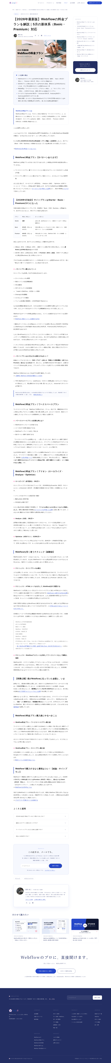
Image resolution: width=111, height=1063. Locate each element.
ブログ (65, 2)
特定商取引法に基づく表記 (96, 1058)
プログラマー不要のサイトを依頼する (26, 800)
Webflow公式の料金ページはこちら (25, 148)
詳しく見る (52, 999)
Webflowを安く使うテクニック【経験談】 (86, 42)
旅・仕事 (97, 1024)
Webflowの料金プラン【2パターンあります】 (86, 23)
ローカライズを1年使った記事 (41, 188)
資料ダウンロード (57, 1040)
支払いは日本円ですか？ (22, 836)
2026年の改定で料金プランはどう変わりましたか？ (30, 816)
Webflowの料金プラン (39, 1040)
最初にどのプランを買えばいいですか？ (27, 823)
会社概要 (72, 2)
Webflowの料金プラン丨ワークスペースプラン (86, 33)
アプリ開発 (55, 1022)
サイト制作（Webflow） (59, 1016)
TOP (13, 9)
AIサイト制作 (56, 1013)
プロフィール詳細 (29, 899)
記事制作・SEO (56, 1024)
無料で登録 (97, 997)
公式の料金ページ (26, 457)
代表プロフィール (38, 1016)
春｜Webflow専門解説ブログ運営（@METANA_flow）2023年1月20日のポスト (39, 646)
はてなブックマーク (28, 878)
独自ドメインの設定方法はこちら (25, 760)
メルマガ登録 (56, 1037)
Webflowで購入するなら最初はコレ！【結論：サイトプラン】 (86, 55)
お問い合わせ (81, 2)
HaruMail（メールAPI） (77, 1016)
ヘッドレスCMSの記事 (77, 1022)
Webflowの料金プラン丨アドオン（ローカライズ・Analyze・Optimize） (86, 37)
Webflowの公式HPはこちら (23, 787)
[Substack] (41, 35)
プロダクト (50, 2)
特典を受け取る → (37, 394)
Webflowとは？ (37, 1037)
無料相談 (16, 707)
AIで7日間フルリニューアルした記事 (30, 691)
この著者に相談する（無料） (40, 899)
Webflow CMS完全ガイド (40, 1048)
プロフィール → (47, 35)
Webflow (25, 9)
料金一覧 (55, 1027)
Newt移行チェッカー (76, 1019)
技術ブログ (18, 9)
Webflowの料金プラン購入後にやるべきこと (86, 50)
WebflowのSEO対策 (39, 1042)
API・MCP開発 (56, 1019)
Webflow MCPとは (38, 1045)
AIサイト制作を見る (66, 971)
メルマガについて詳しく (50, 870)
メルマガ (65, 188)
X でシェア (17, 878)
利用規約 (77, 1058)
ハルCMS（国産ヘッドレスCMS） (80, 1013)
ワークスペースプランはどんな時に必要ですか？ (29, 829)
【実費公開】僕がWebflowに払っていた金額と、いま (86, 46)
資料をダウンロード (94, 2)
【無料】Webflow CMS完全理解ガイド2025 (28, 375)
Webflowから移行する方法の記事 (57, 593)
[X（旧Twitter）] (35, 35)
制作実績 (58, 2)
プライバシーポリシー (84, 1058)
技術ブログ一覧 (98, 1013)
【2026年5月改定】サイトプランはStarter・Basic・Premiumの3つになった (86, 28)
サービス (40, 2)
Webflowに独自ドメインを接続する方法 (27, 319)
